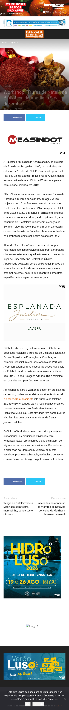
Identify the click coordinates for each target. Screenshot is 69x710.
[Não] (64, 699)
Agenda (14, 42)
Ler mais (38, 704)
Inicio (4, 42)
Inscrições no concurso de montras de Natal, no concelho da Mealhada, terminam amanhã (51, 509)
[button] (64, 34)
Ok (27, 704)
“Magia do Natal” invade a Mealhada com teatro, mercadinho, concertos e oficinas (18, 509)
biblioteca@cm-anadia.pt (18, 398)
